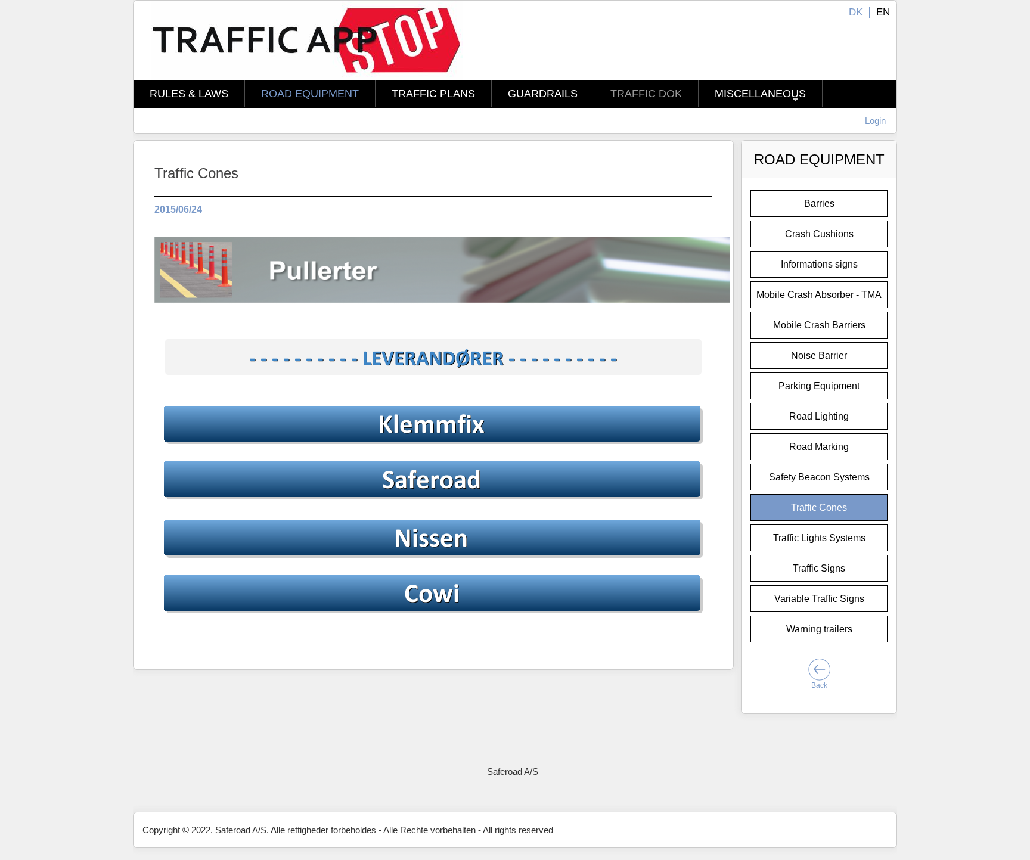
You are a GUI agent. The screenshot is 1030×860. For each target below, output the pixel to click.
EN (883, 12)
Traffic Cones (819, 507)
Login (875, 121)
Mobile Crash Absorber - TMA (819, 295)
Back (819, 685)
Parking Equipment (819, 386)
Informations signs (819, 264)
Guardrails (543, 93)
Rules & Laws (189, 93)
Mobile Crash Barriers (819, 325)
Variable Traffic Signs (819, 599)
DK (856, 12)
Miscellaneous (760, 93)
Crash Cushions (819, 234)
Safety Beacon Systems (819, 477)
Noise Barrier (819, 355)
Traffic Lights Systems (819, 538)
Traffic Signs (819, 568)
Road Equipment (310, 93)
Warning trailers (819, 629)
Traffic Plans (433, 93)
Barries (819, 203)
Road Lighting (819, 416)
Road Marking (819, 447)
